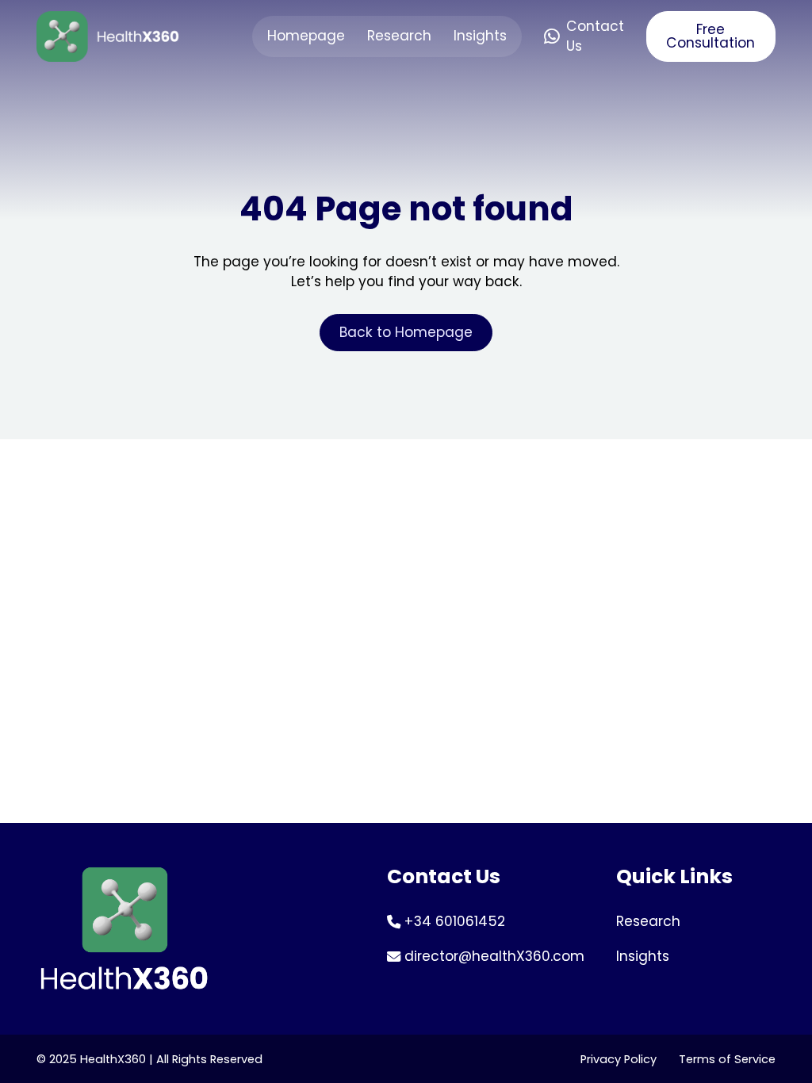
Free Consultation (710, 36)
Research (399, 35)
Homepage (306, 35)
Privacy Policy (618, 1059)
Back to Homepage (406, 332)
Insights (480, 35)
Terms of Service (727, 1059)
